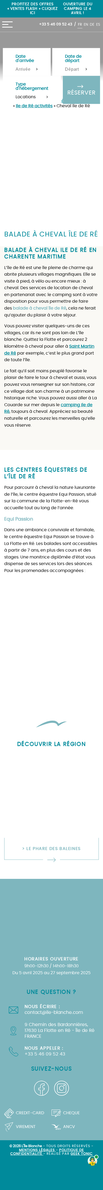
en (86, 24)
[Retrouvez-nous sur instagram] (61, 1088)
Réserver (81, 93)
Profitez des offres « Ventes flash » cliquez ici (32, 8)
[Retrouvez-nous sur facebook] (41, 1088)
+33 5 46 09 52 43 (55, 24)
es (98, 24)
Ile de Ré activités (34, 106)
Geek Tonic (82, 1154)
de (92, 24)
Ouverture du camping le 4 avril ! (77, 8)
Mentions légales (37, 1150)
